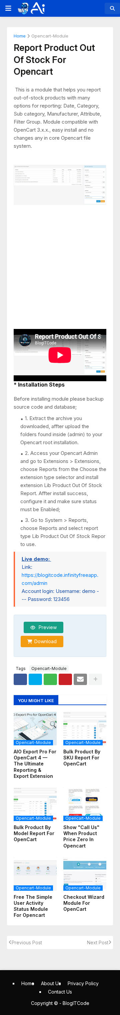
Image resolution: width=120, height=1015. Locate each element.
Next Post (97, 942)
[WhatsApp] (50, 679)
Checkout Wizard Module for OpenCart (83, 903)
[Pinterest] (65, 679)
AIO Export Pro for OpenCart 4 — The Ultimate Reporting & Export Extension (35, 764)
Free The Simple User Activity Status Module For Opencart (33, 906)
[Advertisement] (60, 264)
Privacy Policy (83, 983)
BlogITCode (76, 1003)
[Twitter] (35, 679)
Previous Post (27, 942)
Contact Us (60, 992)
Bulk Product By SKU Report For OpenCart (81, 757)
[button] (8, 8)
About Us (51, 983)
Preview (47, 627)
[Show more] (95, 679)
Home (20, 36)
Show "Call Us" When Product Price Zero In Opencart (81, 836)
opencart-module (49, 36)
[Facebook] (20, 679)
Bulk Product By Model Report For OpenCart (34, 833)
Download (45, 641)
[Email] (80, 679)
